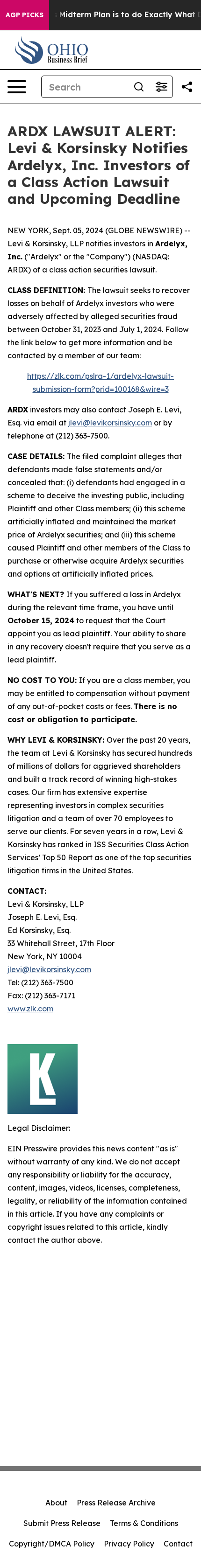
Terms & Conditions (144, 1523)
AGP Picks (24, 15)
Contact (178, 1543)
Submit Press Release (61, 1523)
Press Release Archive (116, 1502)
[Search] (139, 87)
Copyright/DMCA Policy (51, 1543)
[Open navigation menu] (16, 86)
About (56, 1502)
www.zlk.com (30, 1008)
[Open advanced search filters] (161, 87)
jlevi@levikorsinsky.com (110, 422)
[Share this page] (187, 86)
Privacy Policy (129, 1543)
